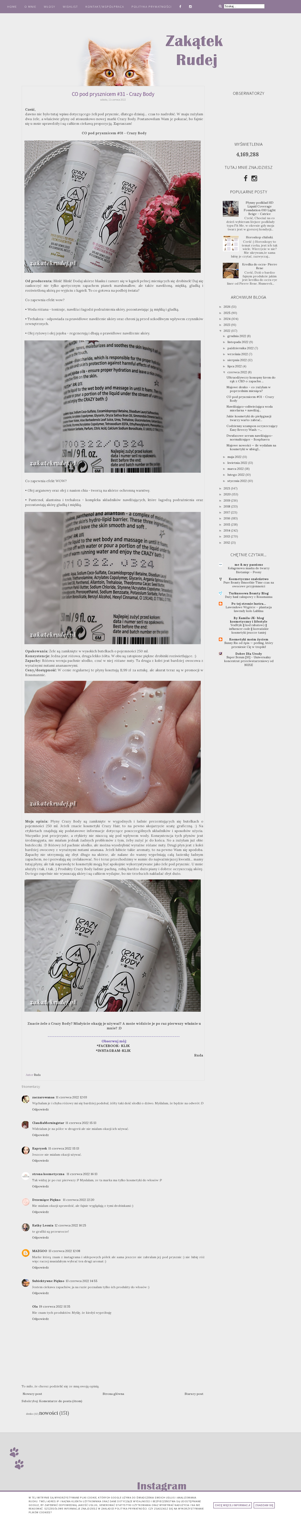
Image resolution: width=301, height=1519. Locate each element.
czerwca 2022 (237, 372)
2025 (227, 313)
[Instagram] (254, 178)
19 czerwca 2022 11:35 (54, 1306)
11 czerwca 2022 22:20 (78, 1200)
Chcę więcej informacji (232, 1505)
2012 (227, 543)
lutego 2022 (236, 475)
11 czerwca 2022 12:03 (71, 1097)
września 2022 (238, 354)
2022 (227, 331)
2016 (227, 518)
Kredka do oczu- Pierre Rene (259, 266)
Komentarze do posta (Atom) (60, 1401)
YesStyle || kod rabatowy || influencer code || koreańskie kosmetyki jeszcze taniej (249, 629)
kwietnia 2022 (237, 463)
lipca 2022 (235, 366)
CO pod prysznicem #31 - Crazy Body (250, 399)
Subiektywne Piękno (48, 1281)
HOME (12, 7)
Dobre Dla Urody (248, 654)
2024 (227, 319)
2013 (227, 536)
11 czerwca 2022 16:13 (82, 1174)
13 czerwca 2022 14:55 (81, 1281)
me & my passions (248, 565)
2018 (227, 506)
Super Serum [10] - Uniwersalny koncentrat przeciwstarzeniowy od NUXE (248, 661)
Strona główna (113, 1394)
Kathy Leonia (42, 1225)
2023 (227, 325)
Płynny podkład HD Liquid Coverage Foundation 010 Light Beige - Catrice (260, 208)
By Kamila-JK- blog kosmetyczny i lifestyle (248, 619)
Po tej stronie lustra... (248, 604)
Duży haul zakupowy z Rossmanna (248, 597)
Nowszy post (32, 1394)
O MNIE (30, 7)
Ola (35, 1306)
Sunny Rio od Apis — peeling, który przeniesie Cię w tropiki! (248, 645)
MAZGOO (39, 1251)
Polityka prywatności (152, 7)
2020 (228, 494)
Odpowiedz (40, 1109)
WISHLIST (70, 7)
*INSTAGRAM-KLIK (114, 1051)
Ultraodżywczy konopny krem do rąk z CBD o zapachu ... (251, 379)
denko (29, 1413)
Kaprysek (39, 1148)
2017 (227, 512)
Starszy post (194, 1394)
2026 (227, 307)
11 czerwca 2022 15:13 (80, 1123)
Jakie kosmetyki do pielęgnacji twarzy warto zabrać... (249, 418)
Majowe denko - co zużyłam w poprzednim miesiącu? (249, 389)
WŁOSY (49, 7)
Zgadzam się (264, 1505)
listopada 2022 (238, 342)
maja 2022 (234, 457)
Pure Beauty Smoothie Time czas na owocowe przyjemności (248, 584)
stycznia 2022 (237, 481)
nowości (48, 1413)
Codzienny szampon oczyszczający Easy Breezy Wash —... (252, 428)
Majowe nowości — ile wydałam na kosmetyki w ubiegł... (251, 447)
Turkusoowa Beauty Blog (249, 593)
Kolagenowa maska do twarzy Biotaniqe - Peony (248, 570)
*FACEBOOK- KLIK (113, 1046)
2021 (227, 488)
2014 (227, 530)
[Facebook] (245, 178)
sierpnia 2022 (237, 360)
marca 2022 (236, 469)
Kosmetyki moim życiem (248, 639)
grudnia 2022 (237, 336)
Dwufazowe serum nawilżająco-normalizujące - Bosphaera (250, 437)
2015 (227, 524)
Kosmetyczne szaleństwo (249, 579)
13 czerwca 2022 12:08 (64, 1251)
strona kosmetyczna (48, 1174)
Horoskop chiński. (259, 237)
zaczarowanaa (43, 1097)
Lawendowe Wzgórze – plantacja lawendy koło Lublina (249, 609)
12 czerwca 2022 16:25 (70, 1225)
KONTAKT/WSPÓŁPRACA (104, 7)
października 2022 (241, 348)
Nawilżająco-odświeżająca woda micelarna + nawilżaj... (250, 408)
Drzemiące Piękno (46, 1200)
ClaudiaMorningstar (48, 1123)
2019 (227, 500)
